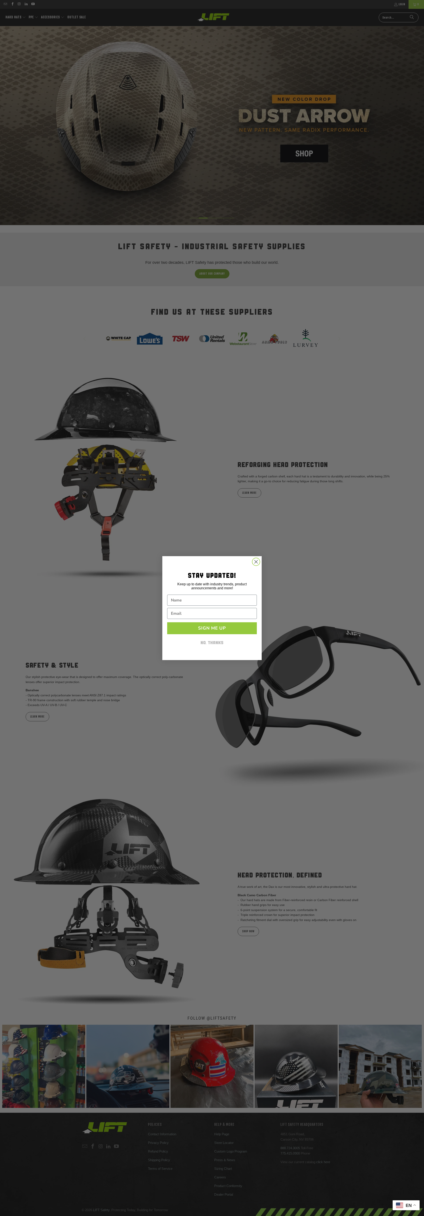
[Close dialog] (256, 562)
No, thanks (212, 643)
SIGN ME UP (212, 628)
